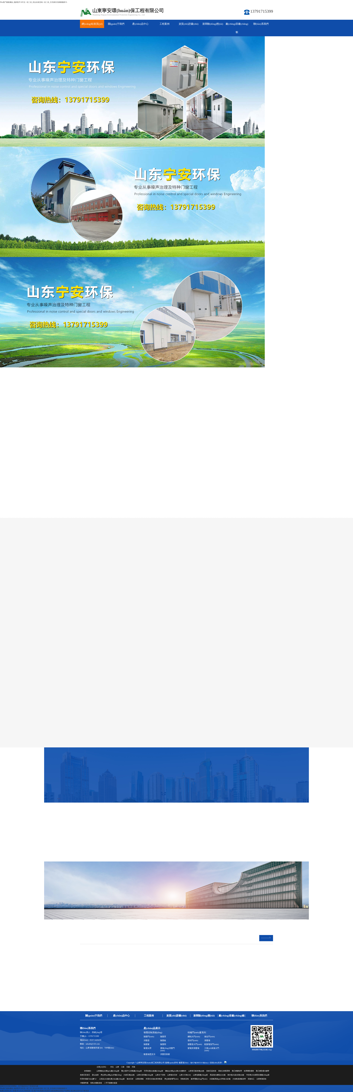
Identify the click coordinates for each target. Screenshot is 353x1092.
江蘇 (122, 1067)
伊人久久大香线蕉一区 (25, 1091)
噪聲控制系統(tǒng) (154, 417)
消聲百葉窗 (165, 1054)
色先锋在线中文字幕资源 (80, 1091)
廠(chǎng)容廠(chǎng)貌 (237, 28)
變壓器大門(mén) (195, 1044)
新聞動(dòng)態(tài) (212, 23)
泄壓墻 (207, 1040)
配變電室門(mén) (211, 1044)
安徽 (128, 1067)
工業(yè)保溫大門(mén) (211, 1049)
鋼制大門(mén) (194, 1037)
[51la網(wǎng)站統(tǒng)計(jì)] (225, 1063)
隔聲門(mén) (149, 1037)
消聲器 (146, 1040)
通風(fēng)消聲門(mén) (167, 1049)
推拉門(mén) (209, 1037)
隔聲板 (163, 1040)
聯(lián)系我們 (261, 23)
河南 (133, 1067)
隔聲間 (163, 1044)
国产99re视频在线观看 (42, 1091)
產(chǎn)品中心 (140, 23)
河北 (112, 1067)
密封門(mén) (193, 1040)
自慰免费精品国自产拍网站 (60, 1091)
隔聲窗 (146, 1044)
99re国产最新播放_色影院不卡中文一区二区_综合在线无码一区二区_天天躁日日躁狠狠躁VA (33, 2)
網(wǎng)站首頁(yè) (92, 23)
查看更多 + (77, 816)
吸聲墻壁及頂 (149, 1054)
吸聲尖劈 (147, 1048)
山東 (117, 1067)
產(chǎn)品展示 (152, 1028)
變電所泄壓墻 (193, 1048)
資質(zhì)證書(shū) (188, 23)
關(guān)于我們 (116, 23)
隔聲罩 (163, 1037)
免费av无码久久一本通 (8, 1091)
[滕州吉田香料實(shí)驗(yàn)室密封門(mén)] (214, 888)
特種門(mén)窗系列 (198, 417)
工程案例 (164, 23)
